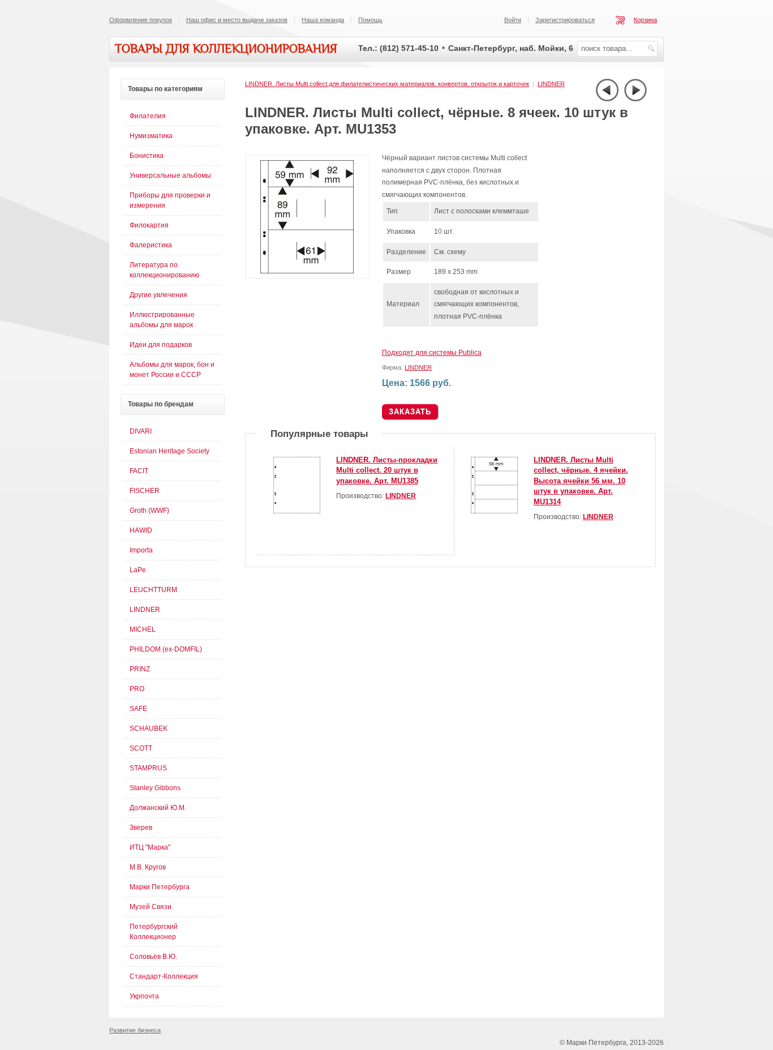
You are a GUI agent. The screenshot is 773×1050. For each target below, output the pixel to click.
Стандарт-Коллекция (164, 976)
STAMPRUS (148, 768)
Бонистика (147, 156)
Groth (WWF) (149, 511)
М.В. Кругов (148, 867)
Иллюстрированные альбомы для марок (162, 320)
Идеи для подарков (161, 345)
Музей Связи (150, 907)
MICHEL (143, 629)
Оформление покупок (140, 19)
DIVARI (141, 431)
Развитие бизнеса (135, 1030)
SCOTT (141, 748)
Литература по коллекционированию (164, 270)
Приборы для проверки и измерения (170, 200)
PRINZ (140, 669)
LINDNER (551, 83)
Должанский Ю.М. (158, 808)
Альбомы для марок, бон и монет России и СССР (172, 370)
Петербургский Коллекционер (154, 932)
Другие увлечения (158, 295)
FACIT (139, 471)
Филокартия (149, 225)
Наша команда (323, 19)
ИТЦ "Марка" (150, 847)
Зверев (141, 828)
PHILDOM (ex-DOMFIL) (166, 649)
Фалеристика (151, 245)
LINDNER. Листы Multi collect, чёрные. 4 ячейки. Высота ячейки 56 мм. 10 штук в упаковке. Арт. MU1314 (581, 481)
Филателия (148, 116)
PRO (137, 689)
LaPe (138, 570)
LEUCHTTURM (153, 590)
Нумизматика (151, 136)
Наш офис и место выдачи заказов (236, 19)
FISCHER (145, 491)
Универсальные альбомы (170, 175)
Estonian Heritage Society (169, 451)
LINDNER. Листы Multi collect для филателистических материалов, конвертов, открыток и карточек (387, 83)
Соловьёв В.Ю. (153, 957)
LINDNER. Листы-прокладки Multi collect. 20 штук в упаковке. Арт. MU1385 (386, 470)
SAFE (138, 709)
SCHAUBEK (149, 728)
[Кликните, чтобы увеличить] (309, 276)
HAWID (141, 530)
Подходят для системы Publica (432, 353)
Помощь (370, 19)
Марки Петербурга (160, 887)
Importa (141, 550)
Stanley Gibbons (155, 788)
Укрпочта (144, 996)
